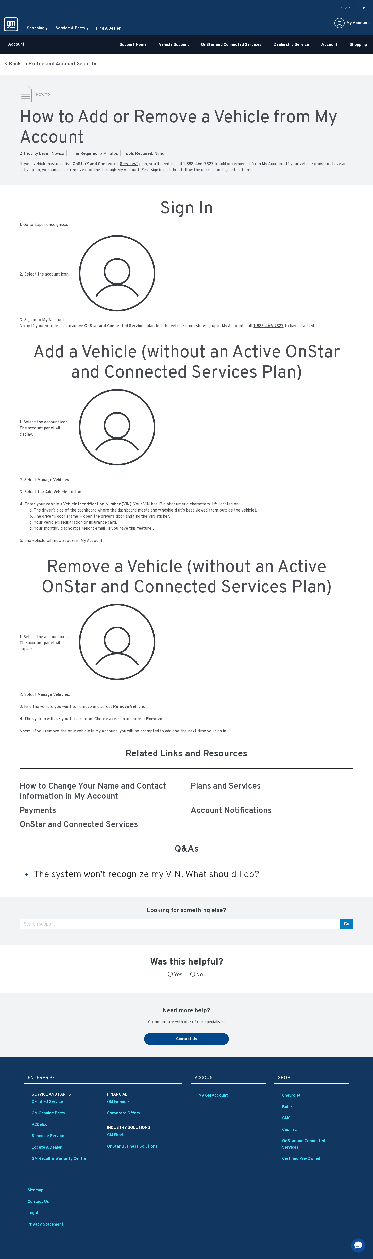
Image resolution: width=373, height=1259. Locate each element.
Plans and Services (226, 786)
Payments (38, 810)
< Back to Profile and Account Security (50, 63)
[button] (129, 163)
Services (129, 163)
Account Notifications (231, 810)
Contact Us (186, 1038)
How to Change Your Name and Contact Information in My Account (93, 791)
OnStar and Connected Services (79, 824)
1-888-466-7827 (268, 325)
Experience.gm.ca (51, 224)
